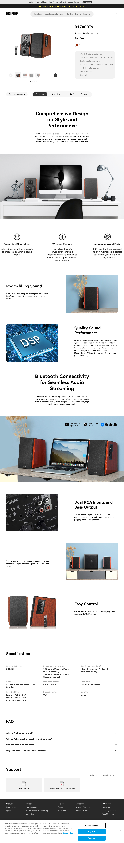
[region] (62, 831)
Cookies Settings (91, 825)
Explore (78, 14)
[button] (11, 75)
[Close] (120, 830)
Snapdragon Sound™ (109, 811)
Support (86, 14)
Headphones (11, 807)
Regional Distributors (84, 807)
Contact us (30, 814)
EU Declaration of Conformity (37, 811)
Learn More (82, 6)
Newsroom (62, 811)
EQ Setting (105, 807)
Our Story (61, 807)
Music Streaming (107, 814)
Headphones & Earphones (54, 14)
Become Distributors (83, 811)
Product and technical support (102, 775)
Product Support (32, 807)
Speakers (38, 14)
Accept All (91, 838)
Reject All (91, 832)
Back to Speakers (17, 94)
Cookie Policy (68, 833)
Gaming (70, 14)
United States (87, 2)
